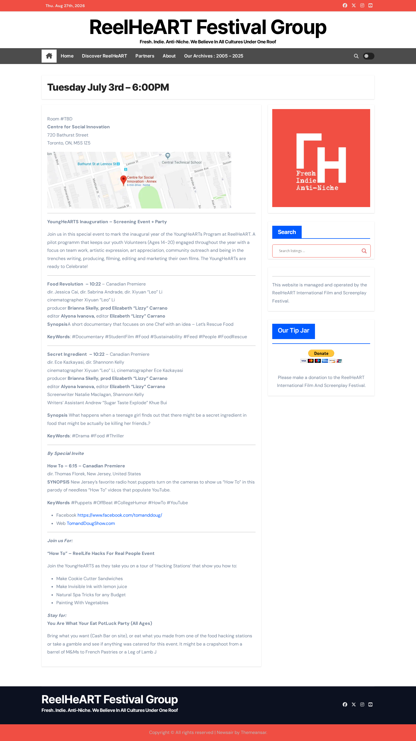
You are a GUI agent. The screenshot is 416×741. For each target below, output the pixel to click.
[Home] (49, 56)
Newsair (225, 732)
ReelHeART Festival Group (208, 27)
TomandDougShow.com (91, 523)
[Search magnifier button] (364, 251)
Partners (145, 56)
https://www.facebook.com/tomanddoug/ (120, 515)
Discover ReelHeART (104, 56)
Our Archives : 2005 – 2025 (214, 56)
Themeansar (253, 732)
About (169, 56)
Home (67, 56)
